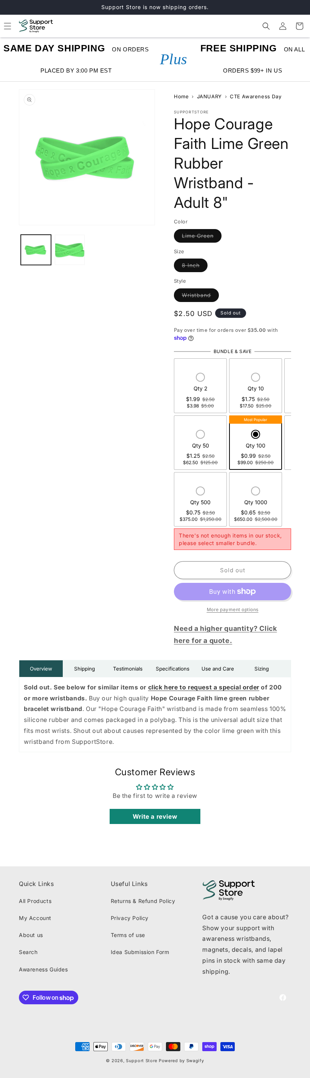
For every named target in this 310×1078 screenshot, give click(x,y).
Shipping (84, 669)
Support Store (141, 1060)
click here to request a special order (203, 687)
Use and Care (218, 669)
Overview (41, 669)
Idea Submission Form (140, 952)
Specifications (172, 669)
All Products (35, 901)
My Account (35, 918)
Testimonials (128, 669)
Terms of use (128, 935)
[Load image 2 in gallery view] (70, 250)
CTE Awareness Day (255, 96)
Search (28, 952)
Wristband (200, 294)
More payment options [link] (233, 609)
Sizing (261, 669)
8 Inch (195, 265)
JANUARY (209, 96)
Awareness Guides (43, 969)
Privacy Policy (130, 918)
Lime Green (202, 235)
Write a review (155, 816)
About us (31, 935)
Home (181, 96)
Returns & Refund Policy (143, 901)
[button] (266, 26)
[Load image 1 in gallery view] (36, 250)
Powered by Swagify (181, 1060)
